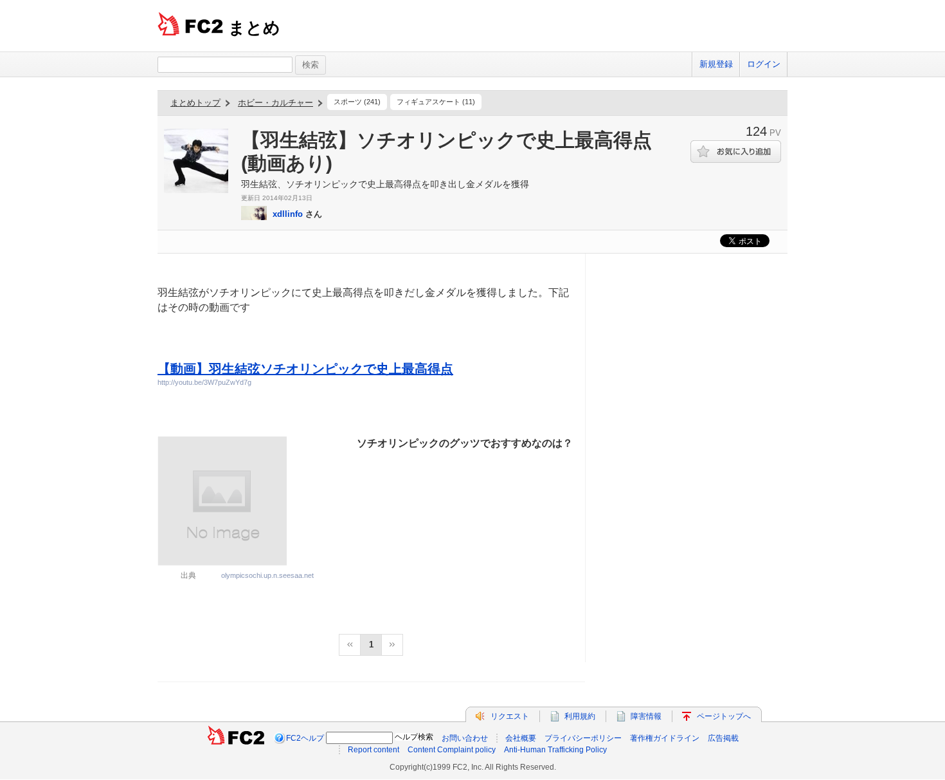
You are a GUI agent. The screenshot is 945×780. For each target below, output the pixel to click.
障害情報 (646, 716)
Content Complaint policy (452, 749)
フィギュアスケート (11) (436, 102)
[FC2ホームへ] (236, 738)
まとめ (254, 27)
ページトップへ (724, 716)
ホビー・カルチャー (275, 102)
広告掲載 (723, 738)
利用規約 (579, 716)
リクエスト (510, 716)
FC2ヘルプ (305, 738)
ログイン (763, 64)
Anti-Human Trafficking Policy (555, 749)
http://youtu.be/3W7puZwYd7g (204, 382)
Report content (373, 749)
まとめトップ (195, 102)
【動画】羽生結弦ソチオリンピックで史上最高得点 (305, 369)
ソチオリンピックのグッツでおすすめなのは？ (465, 443)
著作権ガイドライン (664, 738)
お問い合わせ (465, 738)
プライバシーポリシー (583, 738)
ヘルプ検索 (414, 737)
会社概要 (520, 738)
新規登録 (716, 64)
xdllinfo (288, 214)
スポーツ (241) (357, 102)
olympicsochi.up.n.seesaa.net (267, 575)
